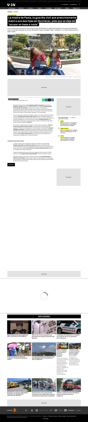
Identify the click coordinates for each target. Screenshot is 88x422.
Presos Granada (25, 1)
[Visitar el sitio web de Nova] (41, 410)
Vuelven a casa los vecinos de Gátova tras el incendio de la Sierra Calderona (68, 394)
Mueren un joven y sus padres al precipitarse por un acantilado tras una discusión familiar (68, 124)
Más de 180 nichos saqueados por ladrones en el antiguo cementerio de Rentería (43, 336)
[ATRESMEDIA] (11, 410)
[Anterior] (8, 1)
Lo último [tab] (72, 117)
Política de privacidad (52, 416)
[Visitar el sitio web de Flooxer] (79, 410)
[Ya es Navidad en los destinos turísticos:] (19, 349)
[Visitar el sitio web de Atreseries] (51, 410)
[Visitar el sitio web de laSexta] (32, 410)
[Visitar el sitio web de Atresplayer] (72, 410)
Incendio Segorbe (32, 1)
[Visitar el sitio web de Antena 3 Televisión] (27, 410)
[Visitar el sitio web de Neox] (37, 410)
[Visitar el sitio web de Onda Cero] (56, 410)
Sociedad (44, 316)
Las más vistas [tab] (63, 117)
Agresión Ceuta (19, 1)
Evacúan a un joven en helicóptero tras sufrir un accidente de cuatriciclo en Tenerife (17, 394)
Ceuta (62, 136)
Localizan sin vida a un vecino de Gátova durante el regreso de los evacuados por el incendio (74, 352)
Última (65, 4)
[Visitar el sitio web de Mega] (46, 410)
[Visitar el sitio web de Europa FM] (61, 410)
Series (67, 8)
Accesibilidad (45, 418)
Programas (49, 8)
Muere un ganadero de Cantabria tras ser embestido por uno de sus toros (68, 132)
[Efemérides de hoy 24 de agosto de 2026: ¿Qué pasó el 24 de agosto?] (19, 327)
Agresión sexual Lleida (52, 1)
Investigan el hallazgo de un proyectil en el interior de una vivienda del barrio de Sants (68, 336)
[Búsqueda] (79, 4)
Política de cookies (62, 416)
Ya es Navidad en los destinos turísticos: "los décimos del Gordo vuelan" (17, 358)
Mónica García (12, 1)
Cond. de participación (71, 416)
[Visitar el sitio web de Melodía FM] (65, 410)
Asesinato (11, 164)
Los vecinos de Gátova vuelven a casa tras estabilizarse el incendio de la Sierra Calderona (43, 358)
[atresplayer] (73, 4)
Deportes (20, 8)
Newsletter (76, 8)
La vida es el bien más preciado (28, 153)
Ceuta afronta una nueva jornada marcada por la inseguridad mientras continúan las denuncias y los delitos (43, 394)
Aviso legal (45, 416)
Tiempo (39, 8)
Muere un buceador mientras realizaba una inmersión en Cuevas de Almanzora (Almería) (62, 353)
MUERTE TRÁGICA (64, 128)
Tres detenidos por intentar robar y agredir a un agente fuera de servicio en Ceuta (67, 139)
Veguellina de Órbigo (72, 1)
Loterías (30, 8)
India (62, 121)
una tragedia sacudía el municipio (35, 105)
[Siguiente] (80, 1)
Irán (38, 1)
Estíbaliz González (13, 99)
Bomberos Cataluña (43, 1)
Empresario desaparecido (62, 1)
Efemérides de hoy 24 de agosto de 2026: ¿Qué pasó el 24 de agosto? (17, 335)
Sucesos (16, 11)
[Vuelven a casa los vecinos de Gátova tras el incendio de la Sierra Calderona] (69, 385)
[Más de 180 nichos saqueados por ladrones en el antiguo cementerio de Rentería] (44, 327)
